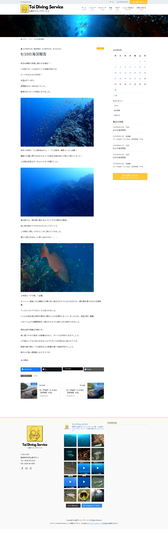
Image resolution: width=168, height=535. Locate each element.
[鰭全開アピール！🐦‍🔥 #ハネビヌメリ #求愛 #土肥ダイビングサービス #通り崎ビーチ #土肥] (97, 481)
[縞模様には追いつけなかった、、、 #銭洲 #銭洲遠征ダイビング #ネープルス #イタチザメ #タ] (84, 481)
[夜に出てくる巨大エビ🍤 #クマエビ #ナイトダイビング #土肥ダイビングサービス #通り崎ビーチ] (70, 468)
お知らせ (117, 115)
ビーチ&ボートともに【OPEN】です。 (48, 391)
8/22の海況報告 (119, 130)
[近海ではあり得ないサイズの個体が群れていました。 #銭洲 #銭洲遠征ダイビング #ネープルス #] (97, 468)
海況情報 (117, 110)
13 (130, 73)
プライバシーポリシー (94, 523)
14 (135, 73)
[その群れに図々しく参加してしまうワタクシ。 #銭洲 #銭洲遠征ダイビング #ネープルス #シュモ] (84, 468)
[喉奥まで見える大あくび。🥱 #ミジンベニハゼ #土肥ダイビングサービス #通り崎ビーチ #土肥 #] (84, 495)
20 (130, 78)
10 (115, 73)
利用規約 (105, 523)
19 (125, 78)
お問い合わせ (140, 2)
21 (135, 78)
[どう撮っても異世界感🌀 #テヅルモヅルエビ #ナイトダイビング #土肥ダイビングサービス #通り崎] (84, 454)
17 (115, 78)
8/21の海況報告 (119, 148)
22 (140, 78)
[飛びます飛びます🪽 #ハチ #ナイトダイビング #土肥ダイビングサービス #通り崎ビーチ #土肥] (97, 454)
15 (140, 73)
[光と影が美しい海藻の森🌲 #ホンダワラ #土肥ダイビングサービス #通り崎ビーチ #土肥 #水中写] (97, 495)
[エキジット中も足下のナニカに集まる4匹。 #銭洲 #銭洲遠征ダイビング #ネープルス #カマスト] (70, 481)
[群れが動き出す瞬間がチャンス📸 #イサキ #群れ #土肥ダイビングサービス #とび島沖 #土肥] (84, 440)
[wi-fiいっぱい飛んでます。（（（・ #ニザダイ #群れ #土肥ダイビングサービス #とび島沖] (70, 440)
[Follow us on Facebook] (22, 468)
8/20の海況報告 (119, 157)
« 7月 (115, 95)
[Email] (26, 468)
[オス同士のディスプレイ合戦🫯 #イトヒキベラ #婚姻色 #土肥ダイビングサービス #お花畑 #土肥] (70, 454)
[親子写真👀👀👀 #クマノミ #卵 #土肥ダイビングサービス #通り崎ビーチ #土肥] (97, 440)
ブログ (100, 48)
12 (125, 73)
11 (120, 73)
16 (145, 73)
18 (120, 78)
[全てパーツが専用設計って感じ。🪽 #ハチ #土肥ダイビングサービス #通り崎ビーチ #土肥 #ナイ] (70, 495)
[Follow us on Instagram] (30, 468)
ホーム (111, 2)
